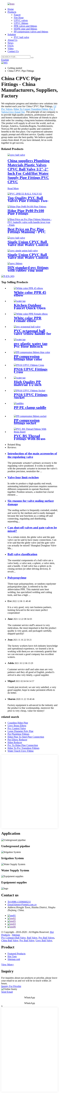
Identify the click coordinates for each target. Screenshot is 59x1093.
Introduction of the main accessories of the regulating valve (32, 455)
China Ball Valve (9, 940)
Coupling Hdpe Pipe (18, 722)
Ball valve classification (22, 554)
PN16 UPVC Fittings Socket (30, 396)
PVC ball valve (21, 37)
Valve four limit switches (23, 477)
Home (11, 9)
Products (12, 12)
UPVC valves (21, 20)
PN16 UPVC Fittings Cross (30, 370)
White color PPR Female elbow (27, 319)
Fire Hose (19, 17)
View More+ (7, 964)
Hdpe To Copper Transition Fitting (31, 109)
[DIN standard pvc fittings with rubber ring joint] (15, 263)
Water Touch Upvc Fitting (21, 751)
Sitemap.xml (14, 959)
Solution (12, 34)
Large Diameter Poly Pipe (20, 731)
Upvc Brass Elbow (17, 725)
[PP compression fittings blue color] (32, 352)
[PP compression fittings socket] (30, 416)
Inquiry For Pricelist (11, 986)
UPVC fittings (21, 23)
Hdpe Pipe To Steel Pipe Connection (26, 736)
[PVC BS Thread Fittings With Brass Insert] (32, 431)
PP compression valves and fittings (31, 31)
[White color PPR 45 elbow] (28, 288)
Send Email (7, 992)
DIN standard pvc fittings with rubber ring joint (28, 269)
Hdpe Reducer (15, 742)
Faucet (17, 14)
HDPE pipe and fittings (25, 28)
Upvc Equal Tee (16, 112)
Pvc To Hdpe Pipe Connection (23, 745)
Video (11, 48)
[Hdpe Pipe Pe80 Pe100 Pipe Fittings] (27, 206)
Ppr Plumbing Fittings (18, 734)
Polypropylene (17, 577)
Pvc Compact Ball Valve (13, 937)
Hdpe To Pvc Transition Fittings (23, 748)
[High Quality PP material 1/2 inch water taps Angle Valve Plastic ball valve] (19, 377)
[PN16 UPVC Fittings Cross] (29, 365)
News (10, 43)
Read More (13, 188)
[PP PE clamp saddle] (19, 403)
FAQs (11, 45)
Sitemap (16, 935)
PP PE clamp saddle (30, 407)
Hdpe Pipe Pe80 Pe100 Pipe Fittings (26, 212)
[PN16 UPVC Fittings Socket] (29, 390)
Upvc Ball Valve (44, 940)
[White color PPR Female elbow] (31, 314)
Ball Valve (32, 937)
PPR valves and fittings (25, 26)
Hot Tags (12, 956)
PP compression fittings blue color (28, 357)
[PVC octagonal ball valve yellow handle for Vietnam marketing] (27, 326)
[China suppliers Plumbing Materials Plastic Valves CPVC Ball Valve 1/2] (16, 155)
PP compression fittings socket (26, 421)
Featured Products (16, 953)
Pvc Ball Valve (27, 940)
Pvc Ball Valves (46, 937)
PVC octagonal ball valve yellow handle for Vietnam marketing (32, 333)
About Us (12, 40)
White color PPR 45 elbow (30, 293)
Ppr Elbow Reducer (17, 739)
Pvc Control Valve (17, 728)
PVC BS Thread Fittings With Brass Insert (29, 439)
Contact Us (13, 51)
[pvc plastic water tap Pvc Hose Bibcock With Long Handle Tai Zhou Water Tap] (19, 339)
